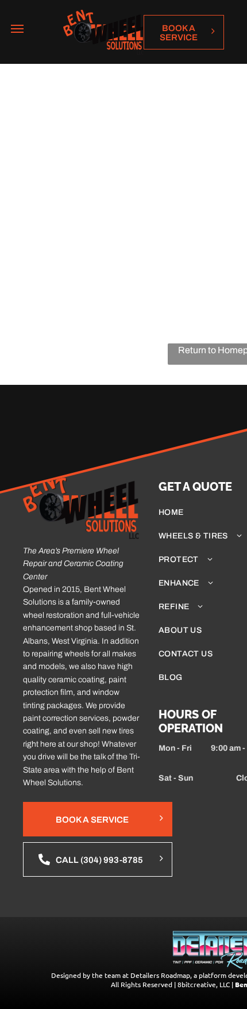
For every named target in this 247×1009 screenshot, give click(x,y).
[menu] (17, 28)
